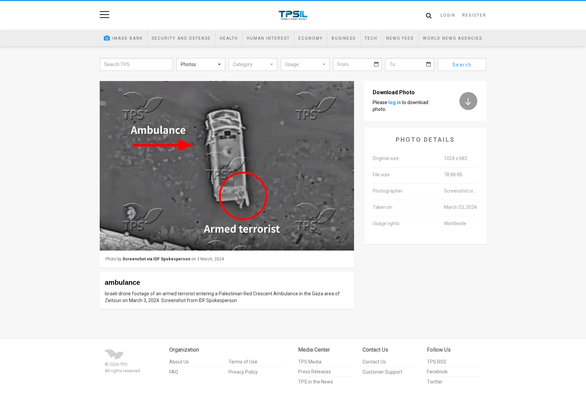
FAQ (173, 372)
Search (462, 64)
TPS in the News (315, 381)
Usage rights (386, 223)
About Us (179, 361)
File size (381, 174)
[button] (201, 64)
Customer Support (382, 372)
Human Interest (268, 38)
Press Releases (314, 371)
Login (448, 15)
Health (229, 38)
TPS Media (309, 361)
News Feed (400, 38)
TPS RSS (436, 361)
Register (474, 15)
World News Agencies (452, 38)
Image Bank (127, 38)
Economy (310, 38)
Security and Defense (181, 38)
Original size (386, 158)
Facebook (437, 371)
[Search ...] (429, 15)
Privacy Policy (243, 372)
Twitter (435, 381)
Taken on (382, 207)
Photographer (388, 191)
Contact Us (374, 361)
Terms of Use (243, 361)
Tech (371, 38)
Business (344, 38)
